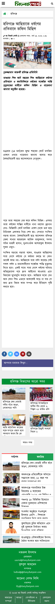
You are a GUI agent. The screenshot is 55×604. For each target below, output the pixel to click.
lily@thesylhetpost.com (27, 586)
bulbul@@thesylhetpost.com (27, 572)
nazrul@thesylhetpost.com (27, 560)
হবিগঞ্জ (14, 14)
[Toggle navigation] (3, 3)
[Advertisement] (27, 120)
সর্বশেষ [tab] (14, 457)
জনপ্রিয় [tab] (40, 457)
